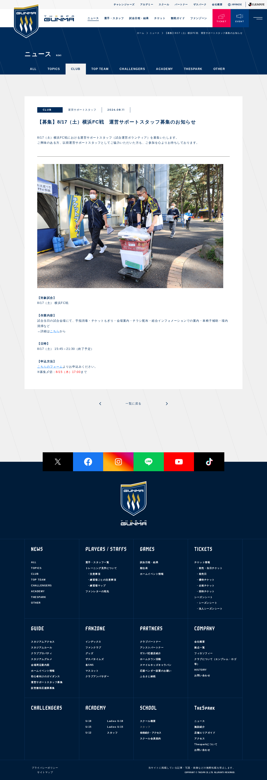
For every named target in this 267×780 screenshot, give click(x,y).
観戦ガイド (178, 18)
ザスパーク (200, 4)
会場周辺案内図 (40, 665)
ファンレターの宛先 (97, 591)
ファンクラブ (93, 647)
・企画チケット (205, 585)
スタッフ (112, 732)
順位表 (144, 568)
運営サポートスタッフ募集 (47, 682)
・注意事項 (94, 574)
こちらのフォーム (50, 366)
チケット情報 (202, 562)
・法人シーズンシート (209, 608)
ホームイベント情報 (152, 574)
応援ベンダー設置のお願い (156, 670)
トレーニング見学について (101, 568)
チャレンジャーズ (124, 4)
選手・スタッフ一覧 (97, 562)
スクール (164, 4)
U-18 (89, 721)
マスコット (92, 670)
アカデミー (146, 4)
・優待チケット (205, 579)
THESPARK (193, 68)
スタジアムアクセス (43, 641)
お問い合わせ (202, 675)
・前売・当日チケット (209, 568)
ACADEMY (164, 68)
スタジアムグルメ (41, 659)
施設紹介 (199, 727)
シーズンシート (203, 597)
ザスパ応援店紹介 (150, 653)
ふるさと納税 (148, 676)
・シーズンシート (206, 602)
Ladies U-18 (115, 721)
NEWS (37, 549)
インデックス (93, 641)
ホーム (140, 33)
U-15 (89, 727)
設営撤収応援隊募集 (43, 688)
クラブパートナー (150, 641)
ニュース (93, 18)
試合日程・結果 (149, 562)
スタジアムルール (41, 647)
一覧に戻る (133, 403)
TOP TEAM (100, 68)
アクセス (199, 738)
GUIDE (37, 628)
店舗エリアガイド (204, 732)
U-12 (89, 732)
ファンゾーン (198, 18)
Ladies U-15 (115, 727)
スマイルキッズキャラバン (156, 665)
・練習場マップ (96, 585)
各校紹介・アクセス (150, 732)
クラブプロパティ (41, 653)
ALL (33, 68)
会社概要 (217, 4)
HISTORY (200, 669)
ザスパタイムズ (95, 659)
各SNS (90, 665)
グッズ (90, 653)
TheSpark (204, 708)
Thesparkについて (205, 744)
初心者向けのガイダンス (45, 676)
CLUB (75, 68)
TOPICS (54, 68)
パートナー (181, 4)
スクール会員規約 (150, 738)
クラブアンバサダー (97, 676)
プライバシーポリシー (45, 767)
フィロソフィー (203, 653)
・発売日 (201, 574)
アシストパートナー (152, 647)
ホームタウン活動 (150, 659)
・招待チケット (205, 591)
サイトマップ (45, 772)
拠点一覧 (199, 647)
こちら (55, 331)
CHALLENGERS (132, 68)
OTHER (219, 68)
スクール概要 (148, 721)
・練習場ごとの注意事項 (101, 579)
